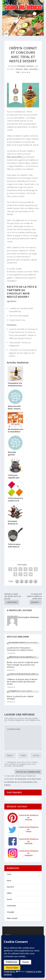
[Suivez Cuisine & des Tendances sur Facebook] (23, 846)
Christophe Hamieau (25, 66)
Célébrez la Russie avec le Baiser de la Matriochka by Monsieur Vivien (22, 681)
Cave (9, 874)
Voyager (10, 912)
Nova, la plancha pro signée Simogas (20, 697)
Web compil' (12, 918)
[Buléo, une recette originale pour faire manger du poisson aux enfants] (23, 658)
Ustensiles (33, 69)
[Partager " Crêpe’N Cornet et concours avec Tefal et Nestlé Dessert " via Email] (25, 574)
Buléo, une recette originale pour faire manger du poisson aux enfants (23, 664)
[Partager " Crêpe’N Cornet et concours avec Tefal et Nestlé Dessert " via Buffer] (15, 574)
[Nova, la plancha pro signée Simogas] (23, 692)
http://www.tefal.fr (14, 157)
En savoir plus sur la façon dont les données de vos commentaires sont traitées (22, 782)
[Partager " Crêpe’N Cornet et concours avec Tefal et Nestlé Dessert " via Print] (30, 574)
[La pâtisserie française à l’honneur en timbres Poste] (23, 643)
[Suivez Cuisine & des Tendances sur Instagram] (23, 858)
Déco (9, 880)
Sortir (9, 899)
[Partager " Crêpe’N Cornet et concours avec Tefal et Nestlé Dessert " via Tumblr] (25, 569)
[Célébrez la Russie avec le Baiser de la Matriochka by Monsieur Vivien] (23, 675)
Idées (26, 69)
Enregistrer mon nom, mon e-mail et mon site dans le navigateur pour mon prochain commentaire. (21, 764)
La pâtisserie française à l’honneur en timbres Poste (20, 649)
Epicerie (19, 69)
